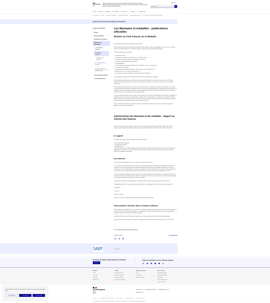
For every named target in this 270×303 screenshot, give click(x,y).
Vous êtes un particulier (118, 272)
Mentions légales (119, 298)
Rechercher (175, 6)
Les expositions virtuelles (101, 75)
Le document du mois (100, 78)
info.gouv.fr (139, 289)
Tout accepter (39, 295)
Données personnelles (129, 298)
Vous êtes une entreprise (119, 275)
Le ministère (95, 277)
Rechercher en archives (100, 39)
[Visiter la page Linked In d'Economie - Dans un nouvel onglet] (147, 263)
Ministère (133, 11)
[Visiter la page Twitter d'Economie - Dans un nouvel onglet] (143, 263)
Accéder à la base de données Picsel (100, 69)
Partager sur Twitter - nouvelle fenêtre (119, 238)
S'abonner (96, 262)
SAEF (103, 15)
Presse (174, 2)
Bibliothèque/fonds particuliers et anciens (128, 229)
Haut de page (173, 235)
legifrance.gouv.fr (163, 289)
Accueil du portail (96, 15)
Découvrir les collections (123, 15)
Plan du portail (138, 275)
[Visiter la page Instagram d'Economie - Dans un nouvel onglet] (155, 263)
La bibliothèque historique (99, 48)
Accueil (94, 11)
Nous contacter (117, 248)
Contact (137, 272)
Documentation (160, 277)
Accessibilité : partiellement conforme (107, 298)
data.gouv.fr (139, 292)
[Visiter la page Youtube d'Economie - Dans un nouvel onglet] (159, 263)
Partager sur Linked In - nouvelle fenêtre (123, 238)
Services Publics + (160, 281)
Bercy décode (116, 11)
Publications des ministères (99, 58)
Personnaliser (11, 295)
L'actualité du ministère (118, 277)
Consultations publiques (162, 272)
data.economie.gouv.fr (161, 279)
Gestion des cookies (140, 298)
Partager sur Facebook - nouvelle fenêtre (115, 238)
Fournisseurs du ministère (162, 275)
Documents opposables (140, 277)
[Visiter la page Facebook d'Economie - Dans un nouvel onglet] (151, 263)
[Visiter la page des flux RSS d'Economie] (163, 263)
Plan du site (95, 298)
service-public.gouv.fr (150, 289)
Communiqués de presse (119, 279)
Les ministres (124, 11)
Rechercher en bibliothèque (111, 15)
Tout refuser (25, 295)
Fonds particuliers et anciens (135, 15)
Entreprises (107, 11)
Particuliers (100, 11)
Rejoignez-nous (142, 11)
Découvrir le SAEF (99, 35)
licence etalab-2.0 (140, 301)
